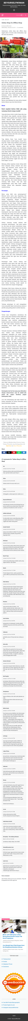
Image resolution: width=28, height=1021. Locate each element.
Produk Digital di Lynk (9, 1005)
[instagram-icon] (14, 10)
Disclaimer (6, 966)
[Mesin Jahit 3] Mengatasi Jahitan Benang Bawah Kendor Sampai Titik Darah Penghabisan (12, 936)
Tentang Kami (7, 959)
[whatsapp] (19, 452)
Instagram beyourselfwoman (10, 1007)
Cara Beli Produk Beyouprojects (11, 1002)
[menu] (3, 15)
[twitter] (9, 452)
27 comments (20, 27)
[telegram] (23, 452)
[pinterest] (13, 452)
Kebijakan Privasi (7, 964)
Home (14, 1015)
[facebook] (4, 452)
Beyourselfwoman (14, 3)
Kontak (5, 961)
